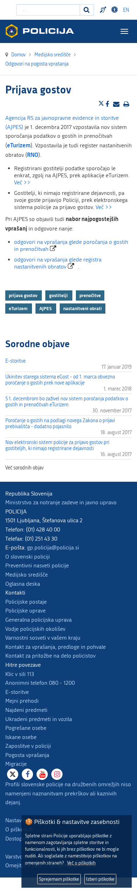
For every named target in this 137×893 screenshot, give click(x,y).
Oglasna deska (22, 583)
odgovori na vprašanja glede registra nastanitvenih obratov (58, 263)
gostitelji (59, 295)
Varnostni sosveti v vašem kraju (42, 637)
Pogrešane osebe (25, 728)
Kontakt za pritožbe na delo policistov (50, 655)
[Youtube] (42, 774)
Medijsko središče (26, 574)
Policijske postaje (26, 601)
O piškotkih (19, 829)
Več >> (22, 182)
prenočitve (90, 295)
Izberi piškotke (100, 879)
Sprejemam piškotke (59, 879)
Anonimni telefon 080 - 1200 (40, 682)
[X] (12, 774)
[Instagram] (57, 774)
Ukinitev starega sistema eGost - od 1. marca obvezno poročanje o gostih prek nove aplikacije (60, 380)
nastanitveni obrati (82, 308)
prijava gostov (23, 295)
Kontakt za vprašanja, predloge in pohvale (55, 646)
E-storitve (15, 361)
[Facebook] (27, 774)
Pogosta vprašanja (27, 755)
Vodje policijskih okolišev (35, 629)
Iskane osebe (21, 737)
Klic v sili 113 (19, 674)
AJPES (46, 308)
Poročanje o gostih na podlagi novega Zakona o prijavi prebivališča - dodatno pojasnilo (60, 424)
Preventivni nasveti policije (37, 565)
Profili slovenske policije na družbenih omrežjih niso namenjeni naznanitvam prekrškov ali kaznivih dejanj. (68, 793)
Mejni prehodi (22, 700)
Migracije (16, 763)
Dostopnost (115, 10)
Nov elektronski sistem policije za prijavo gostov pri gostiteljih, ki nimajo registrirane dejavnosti (57, 445)
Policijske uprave (25, 610)
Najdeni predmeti (26, 710)
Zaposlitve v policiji (28, 746)
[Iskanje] (87, 10)
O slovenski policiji (27, 556)
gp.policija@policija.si (53, 547)
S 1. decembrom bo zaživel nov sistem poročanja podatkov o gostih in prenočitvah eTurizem (66, 402)
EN (126, 10)
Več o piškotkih (81, 863)
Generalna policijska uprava (38, 619)
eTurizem (18, 308)
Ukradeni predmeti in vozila (38, 719)
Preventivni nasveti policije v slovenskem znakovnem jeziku (104, 10)
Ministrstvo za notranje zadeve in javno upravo (61, 502)
